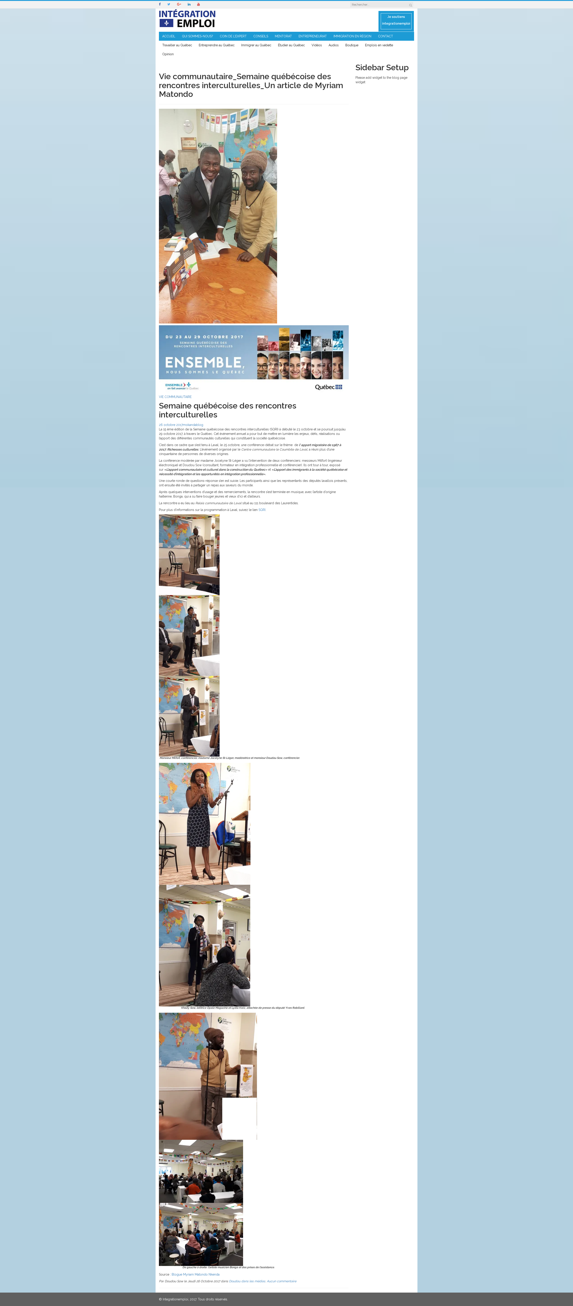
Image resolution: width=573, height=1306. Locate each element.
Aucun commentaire (281, 1281)
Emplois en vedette (379, 45)
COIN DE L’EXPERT (233, 36)
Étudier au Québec (291, 45)
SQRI (262, 510)
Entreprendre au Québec (217, 45)
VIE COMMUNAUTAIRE (175, 397)
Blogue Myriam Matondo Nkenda (195, 1274)
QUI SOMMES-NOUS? (197, 36)
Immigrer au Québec (256, 45)
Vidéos (317, 45)
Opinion (168, 54)
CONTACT (385, 36)
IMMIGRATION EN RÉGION (352, 36)
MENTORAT (283, 36)
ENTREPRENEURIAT (313, 36)
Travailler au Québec (177, 45)
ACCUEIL (168, 36)
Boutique (351, 45)
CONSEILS (260, 36)
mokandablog (193, 425)
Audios (334, 45)
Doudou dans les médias (247, 1281)
